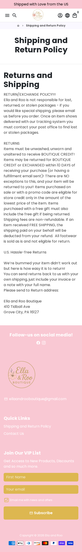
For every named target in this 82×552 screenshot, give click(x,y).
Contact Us (14, 433)
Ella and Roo (53, 535)
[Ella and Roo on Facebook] (38, 342)
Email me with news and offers (31, 500)
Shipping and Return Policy (45, 25)
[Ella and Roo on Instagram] (44, 342)
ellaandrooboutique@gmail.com (35, 398)
